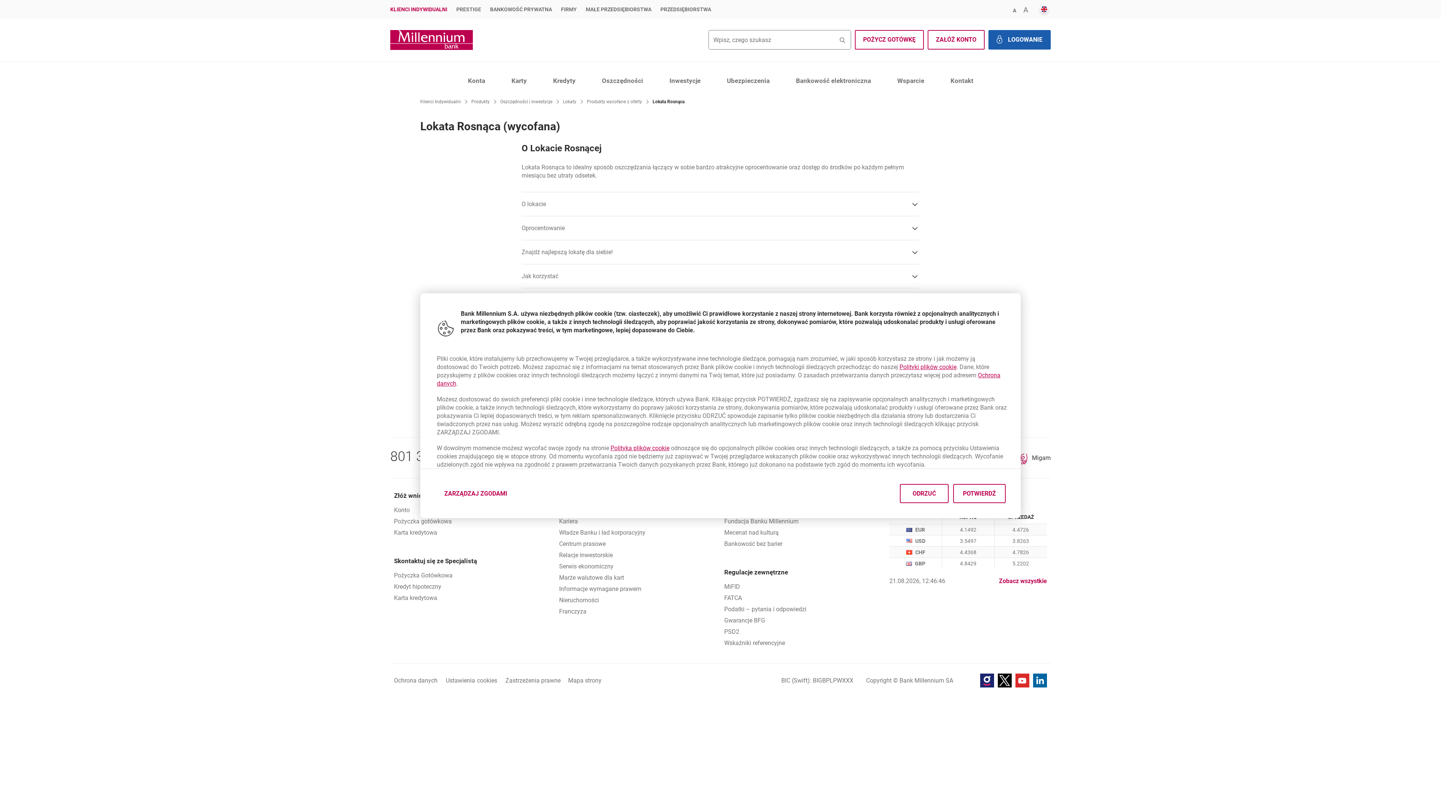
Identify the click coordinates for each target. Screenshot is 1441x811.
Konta (476, 80)
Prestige (468, 9)
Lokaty (569, 101)
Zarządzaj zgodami (480, 495)
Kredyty (564, 80)
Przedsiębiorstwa (685, 9)
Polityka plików (640, 448)
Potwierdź (979, 493)
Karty (519, 80)
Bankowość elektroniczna (833, 80)
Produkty (480, 101)
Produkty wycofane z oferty (614, 101)
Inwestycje (685, 80)
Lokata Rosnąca (668, 101)
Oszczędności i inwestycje (526, 101)
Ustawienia (471, 680)
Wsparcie (910, 80)
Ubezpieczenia (748, 80)
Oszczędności (622, 80)
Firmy (569, 9)
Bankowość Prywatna (521, 9)
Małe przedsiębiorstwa (618, 9)
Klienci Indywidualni (418, 9)
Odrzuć (924, 493)
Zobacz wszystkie (1023, 581)
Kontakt (962, 80)
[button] (1014, 10)
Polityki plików (928, 367)
